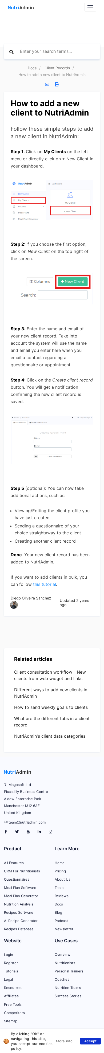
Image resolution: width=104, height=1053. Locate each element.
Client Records (57, 68)
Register (11, 963)
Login (8, 954)
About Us (62, 879)
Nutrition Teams (68, 988)
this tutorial (44, 584)
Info (59, 1040)
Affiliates (11, 996)
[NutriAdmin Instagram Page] (50, 832)
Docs (32, 68)
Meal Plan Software (20, 887)
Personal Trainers (69, 971)
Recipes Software (18, 912)
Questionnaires (16, 879)
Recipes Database (19, 929)
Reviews (62, 896)
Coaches (62, 979)
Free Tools (13, 1004)
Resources (13, 988)
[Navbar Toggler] (90, 7)
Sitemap (10, 1021)
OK (90, 1041)
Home (60, 863)
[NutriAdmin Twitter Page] (17, 832)
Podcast (61, 921)
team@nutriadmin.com (27, 822)
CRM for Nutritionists (22, 871)
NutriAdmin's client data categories (49, 736)
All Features (14, 863)
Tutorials (11, 971)
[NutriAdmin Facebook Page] (6, 832)
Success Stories (68, 996)
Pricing (60, 871)
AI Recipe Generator (21, 921)
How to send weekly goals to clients (51, 707)
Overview (62, 954)
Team (59, 887)
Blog (58, 912)
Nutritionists (65, 963)
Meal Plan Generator (21, 896)
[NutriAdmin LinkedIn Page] (40, 832)
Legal (8, 979)
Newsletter (64, 929)
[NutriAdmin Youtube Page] (28, 832)
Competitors (14, 1013)
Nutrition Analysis (18, 904)
